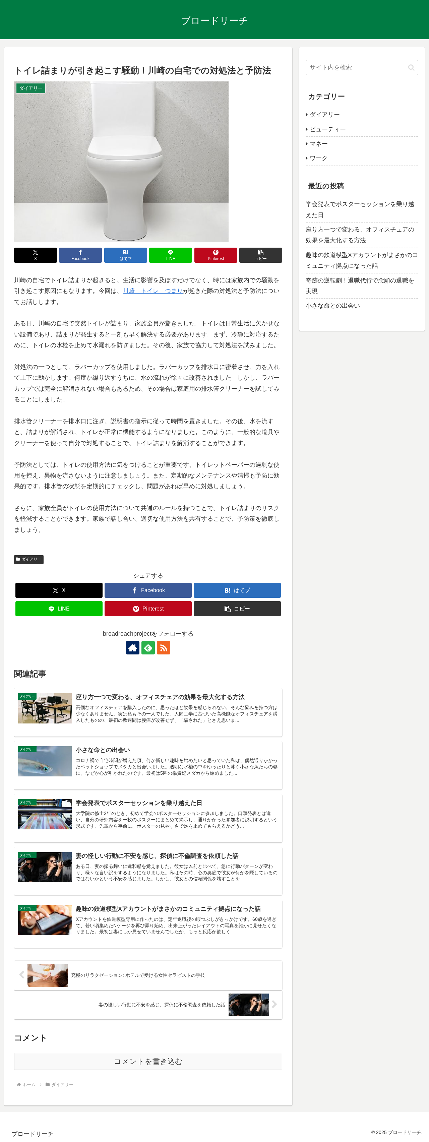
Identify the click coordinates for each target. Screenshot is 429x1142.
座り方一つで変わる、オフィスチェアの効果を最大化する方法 (360, 235)
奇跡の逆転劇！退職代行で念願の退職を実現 (360, 286)
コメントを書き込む (148, 1061)
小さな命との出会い (333, 305)
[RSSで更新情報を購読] (163, 647)
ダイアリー (31, 559)
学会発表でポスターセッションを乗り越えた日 (360, 209)
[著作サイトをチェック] (132, 647)
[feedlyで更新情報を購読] (148, 647)
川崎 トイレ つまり (153, 291)
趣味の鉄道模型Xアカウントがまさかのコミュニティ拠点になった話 (362, 260)
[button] (260, 255)
